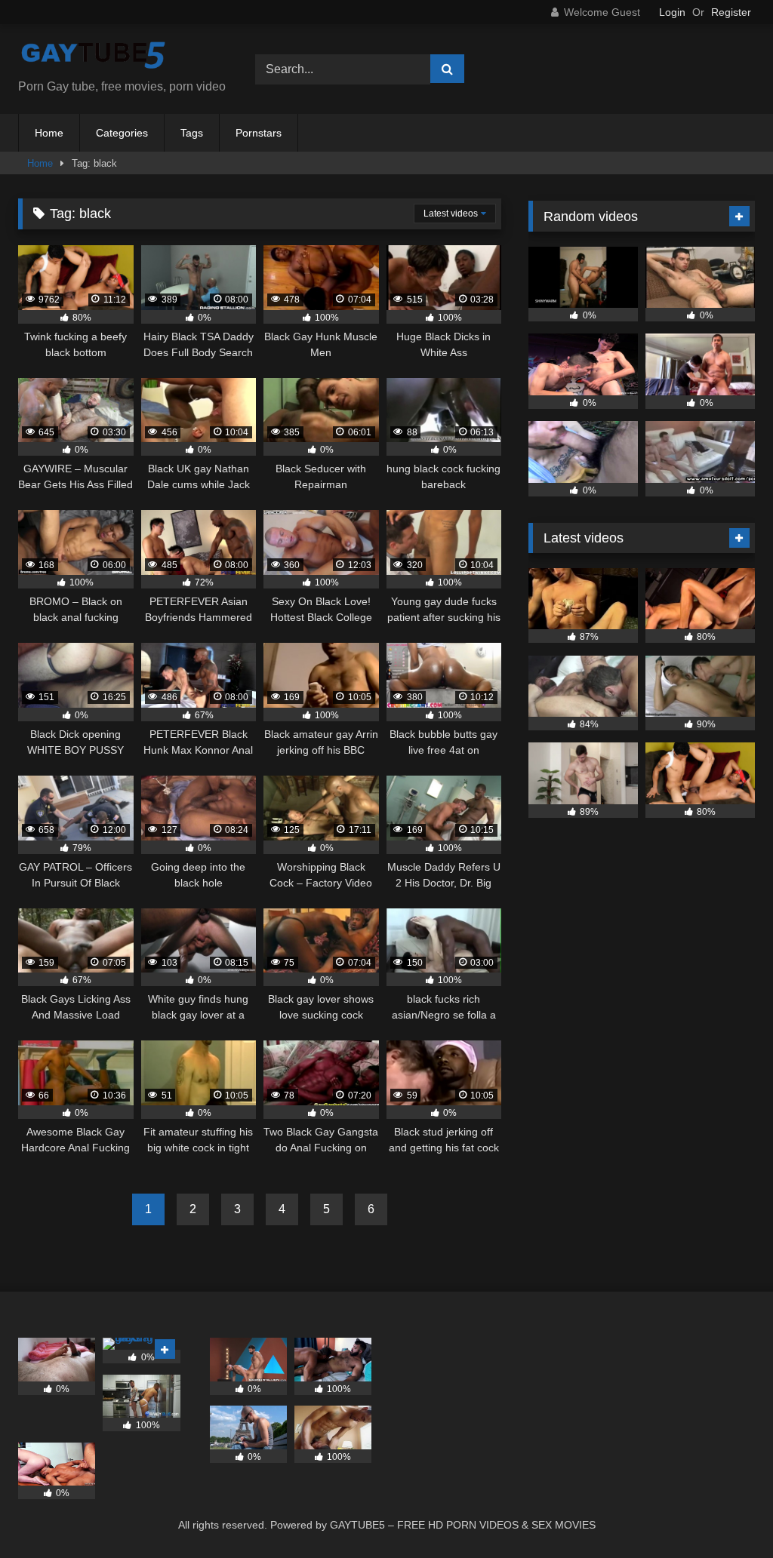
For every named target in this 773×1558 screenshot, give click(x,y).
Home (49, 133)
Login (672, 12)
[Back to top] (726, 1513)
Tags (191, 133)
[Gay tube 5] (119, 57)
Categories (122, 133)
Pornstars (259, 133)
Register (731, 12)
